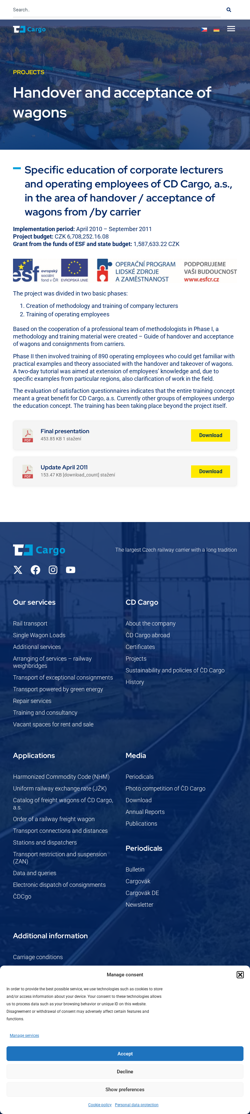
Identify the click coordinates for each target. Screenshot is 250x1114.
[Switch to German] (216, 29)
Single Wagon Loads (39, 635)
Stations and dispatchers (45, 842)
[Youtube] (71, 570)
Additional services (37, 646)
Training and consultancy (45, 712)
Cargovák (138, 881)
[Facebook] (35, 570)
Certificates (140, 646)
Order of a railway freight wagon (54, 819)
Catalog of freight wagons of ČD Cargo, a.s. (63, 804)
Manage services (24, 1035)
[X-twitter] (18, 570)
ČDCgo (22, 896)
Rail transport (30, 623)
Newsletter (139, 904)
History (135, 682)
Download (210, 435)
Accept (125, 1054)
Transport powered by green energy (58, 689)
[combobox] (117, 9)
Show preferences (125, 1090)
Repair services (32, 700)
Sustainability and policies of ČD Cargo (175, 670)
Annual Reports (145, 811)
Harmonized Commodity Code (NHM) (61, 776)
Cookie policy (100, 1105)
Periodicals (140, 776)
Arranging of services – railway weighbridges (52, 662)
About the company (151, 623)
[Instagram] (53, 570)
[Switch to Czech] (204, 29)
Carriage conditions (38, 957)
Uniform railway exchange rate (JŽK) (60, 788)
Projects (136, 658)
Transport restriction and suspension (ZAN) (60, 858)
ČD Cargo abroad (148, 635)
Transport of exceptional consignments (63, 677)
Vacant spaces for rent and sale (53, 724)
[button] (240, 974)
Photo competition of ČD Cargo (165, 788)
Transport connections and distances (60, 830)
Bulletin (135, 869)
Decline (125, 1072)
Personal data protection (137, 1105)
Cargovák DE (142, 892)
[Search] (229, 9)
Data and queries (34, 873)
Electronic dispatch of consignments (59, 884)
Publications (141, 823)
